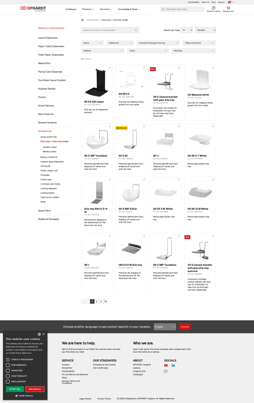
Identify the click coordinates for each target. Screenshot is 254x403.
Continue (185, 327)
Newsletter (67, 368)
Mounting (178, 50)
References (114, 43)
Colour (132, 50)
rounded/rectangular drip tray (152, 43)
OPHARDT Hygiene (142, 364)
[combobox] (39, 334)
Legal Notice (85, 399)
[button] (25, 395)
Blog (213, 2)
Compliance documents (104, 364)
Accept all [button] (14, 389)
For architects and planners (75, 374)
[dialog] (25, 365)
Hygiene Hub (139, 371)
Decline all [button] (35, 389)
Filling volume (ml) (193, 43)
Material (87, 50)
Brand (86, 43)
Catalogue (138, 374)
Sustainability (193, 2)
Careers (221, 2)
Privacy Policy (104, 399)
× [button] (43, 334)
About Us (205, 2)
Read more (26, 353)
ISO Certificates (100, 368)
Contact (65, 364)
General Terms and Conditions (71, 382)
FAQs (64, 377)
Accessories (92, 20)
